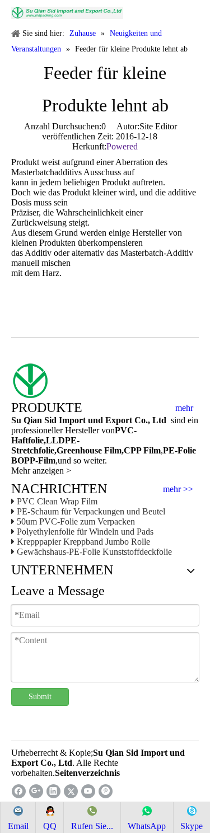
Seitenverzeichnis (87, 773)
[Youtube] (88, 791)
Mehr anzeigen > (41, 470)
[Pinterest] (106, 791)
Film (112, 450)
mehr (184, 408)
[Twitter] (71, 791)
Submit (40, 696)
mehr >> (178, 489)
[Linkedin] (53, 791)
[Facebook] (19, 791)
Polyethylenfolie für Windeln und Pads (85, 531)
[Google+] (36, 791)
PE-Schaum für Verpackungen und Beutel (91, 511)
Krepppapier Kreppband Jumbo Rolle (83, 541)
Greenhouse (79, 450)
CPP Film (142, 450)
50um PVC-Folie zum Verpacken (76, 521)
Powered (122, 146)
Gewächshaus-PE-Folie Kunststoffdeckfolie (94, 551)
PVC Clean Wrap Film (57, 501)
